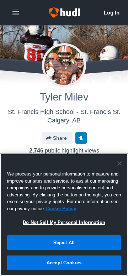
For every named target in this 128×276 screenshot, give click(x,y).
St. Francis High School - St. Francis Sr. (64, 111)
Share (60, 138)
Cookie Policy (61, 208)
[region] (64, 215)
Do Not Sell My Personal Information (64, 222)
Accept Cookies (64, 262)
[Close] (119, 163)
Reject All (64, 242)
